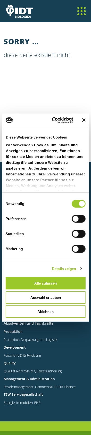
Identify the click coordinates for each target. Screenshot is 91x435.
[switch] (78, 219)
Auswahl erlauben (45, 297)
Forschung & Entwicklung (22, 355)
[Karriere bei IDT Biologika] (18, 14)
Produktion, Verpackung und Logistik (30, 339)
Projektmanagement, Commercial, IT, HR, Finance (40, 387)
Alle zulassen (45, 283)
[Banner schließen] (83, 120)
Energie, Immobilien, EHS (22, 402)
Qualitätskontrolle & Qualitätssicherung (33, 371)
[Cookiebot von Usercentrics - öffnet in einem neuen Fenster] (54, 120)
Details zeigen (64, 268)
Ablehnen (45, 312)
